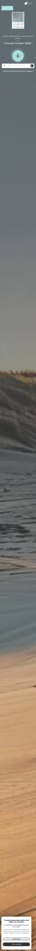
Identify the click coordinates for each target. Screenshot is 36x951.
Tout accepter (16, 944)
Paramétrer (16, 939)
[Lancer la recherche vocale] (18, 55)
